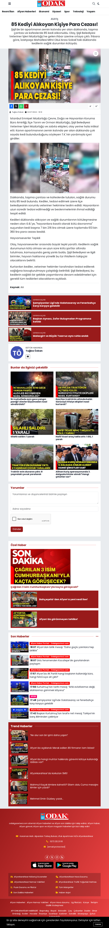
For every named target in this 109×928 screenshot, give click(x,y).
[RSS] (62, 857)
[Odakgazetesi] (51, 3)
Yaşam (91, 11)
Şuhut (92, 913)
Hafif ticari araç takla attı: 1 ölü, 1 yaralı (74, 438)
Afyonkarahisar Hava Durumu (73, 876)
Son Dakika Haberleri (23, 892)
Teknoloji (78, 11)
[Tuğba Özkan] (17, 352)
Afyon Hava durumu (59, 902)
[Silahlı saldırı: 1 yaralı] (32, 421)
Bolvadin (62, 910)
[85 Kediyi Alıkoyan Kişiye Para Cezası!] (54, 76)
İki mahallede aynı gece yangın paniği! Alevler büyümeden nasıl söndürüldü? (29, 402)
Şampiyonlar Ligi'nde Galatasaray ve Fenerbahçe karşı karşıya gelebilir (61, 702)
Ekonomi (44, 11)
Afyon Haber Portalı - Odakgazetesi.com (50, 643)
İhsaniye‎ (43, 913)
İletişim (94, 902)
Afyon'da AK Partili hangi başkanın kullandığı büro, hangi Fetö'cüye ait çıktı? (61, 675)
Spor (67, 11)
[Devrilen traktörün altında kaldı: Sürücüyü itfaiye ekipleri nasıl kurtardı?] (77, 384)
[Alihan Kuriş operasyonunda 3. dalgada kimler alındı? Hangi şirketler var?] (77, 456)
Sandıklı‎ (72, 913)
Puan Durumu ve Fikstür (25, 887)
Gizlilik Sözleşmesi (54, 905)
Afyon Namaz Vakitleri (37, 902)
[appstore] (42, 865)
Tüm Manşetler (66, 887)
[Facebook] (47, 857)
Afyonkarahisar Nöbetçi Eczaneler (30, 876)
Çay (70, 910)
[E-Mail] (28, 356)
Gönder (16, 529)
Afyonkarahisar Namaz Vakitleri (29, 882)
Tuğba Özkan (18, 112)
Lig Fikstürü (76, 902)
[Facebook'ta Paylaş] (11, 106)
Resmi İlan (8, 11)
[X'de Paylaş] (16, 106)
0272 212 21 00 (56, 841)
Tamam (98, 924)
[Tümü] (97, 636)
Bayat (53, 910)
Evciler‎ (25, 913)
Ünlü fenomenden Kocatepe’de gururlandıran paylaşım (59, 662)
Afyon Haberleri (26, 11)
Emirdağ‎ (16, 913)
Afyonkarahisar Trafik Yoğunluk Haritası (78, 882)
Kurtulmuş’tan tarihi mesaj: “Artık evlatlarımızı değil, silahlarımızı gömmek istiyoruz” (62, 688)
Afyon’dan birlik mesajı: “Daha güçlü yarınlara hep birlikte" (62, 649)
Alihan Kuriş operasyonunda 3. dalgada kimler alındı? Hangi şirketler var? (73, 474)
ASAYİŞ (54, 19)
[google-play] (67, 865)
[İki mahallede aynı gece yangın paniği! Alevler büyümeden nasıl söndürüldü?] (32, 384)
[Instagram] (57, 857)
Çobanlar (78, 910)
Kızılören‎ (63, 913)
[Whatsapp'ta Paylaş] (21, 106)
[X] (52, 857)
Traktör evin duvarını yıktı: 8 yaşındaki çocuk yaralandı (27, 473)
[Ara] (93, 4)
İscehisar (53, 913)
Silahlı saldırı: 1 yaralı (22, 436)
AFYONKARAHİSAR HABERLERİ (24, 910)
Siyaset (56, 11)
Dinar (94, 910)
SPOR (33, 696)
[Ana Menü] (9, 3)
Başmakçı (44, 910)
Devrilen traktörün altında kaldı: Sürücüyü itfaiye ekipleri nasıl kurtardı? (74, 402)
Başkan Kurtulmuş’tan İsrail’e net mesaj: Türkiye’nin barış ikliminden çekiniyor (62, 715)
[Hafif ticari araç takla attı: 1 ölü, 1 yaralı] (77, 421)
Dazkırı (87, 910)
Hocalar (33, 913)
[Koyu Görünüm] (98, 4)
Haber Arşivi (64, 892)
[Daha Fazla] (26, 106)
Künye (86, 902)
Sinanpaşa (83, 913)
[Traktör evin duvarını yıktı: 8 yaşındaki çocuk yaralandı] (32, 456)
